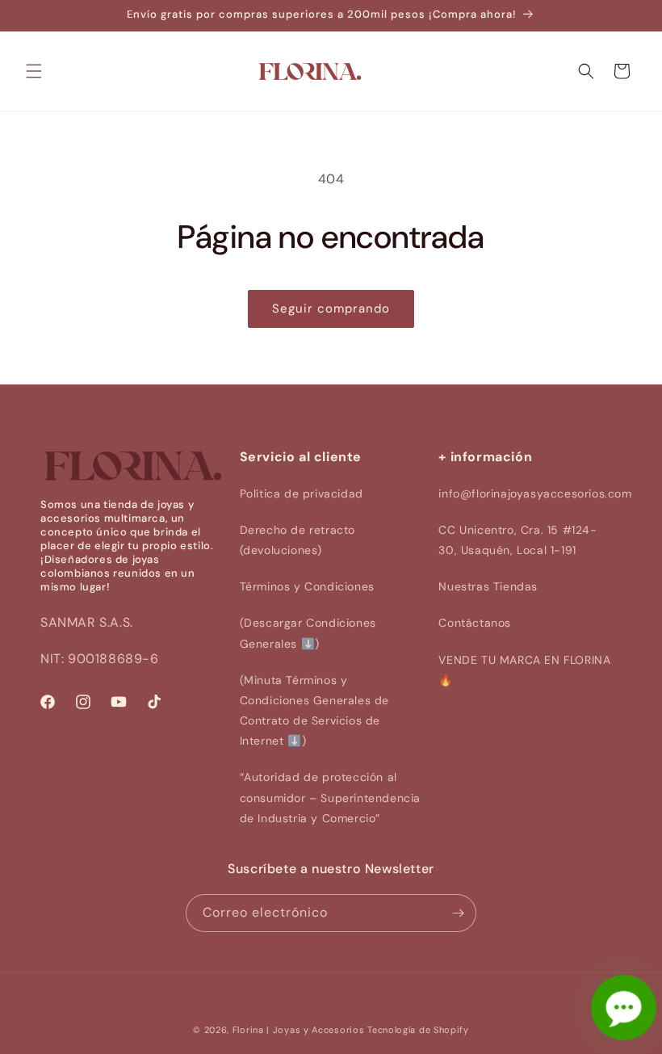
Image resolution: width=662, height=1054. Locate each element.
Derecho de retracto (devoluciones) (297, 540)
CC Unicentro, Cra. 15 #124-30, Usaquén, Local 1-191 (517, 540)
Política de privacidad (301, 493)
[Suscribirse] (458, 913)
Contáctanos (474, 622)
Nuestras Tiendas (488, 586)
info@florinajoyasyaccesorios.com (534, 493)
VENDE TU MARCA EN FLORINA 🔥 (524, 670)
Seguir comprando (331, 308)
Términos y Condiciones (307, 586)
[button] (34, 71)
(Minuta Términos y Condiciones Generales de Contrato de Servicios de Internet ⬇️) (314, 711)
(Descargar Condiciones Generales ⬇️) (308, 632)
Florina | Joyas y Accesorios (299, 1029)
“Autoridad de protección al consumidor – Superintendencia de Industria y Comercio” (330, 797)
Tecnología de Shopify (418, 1029)
